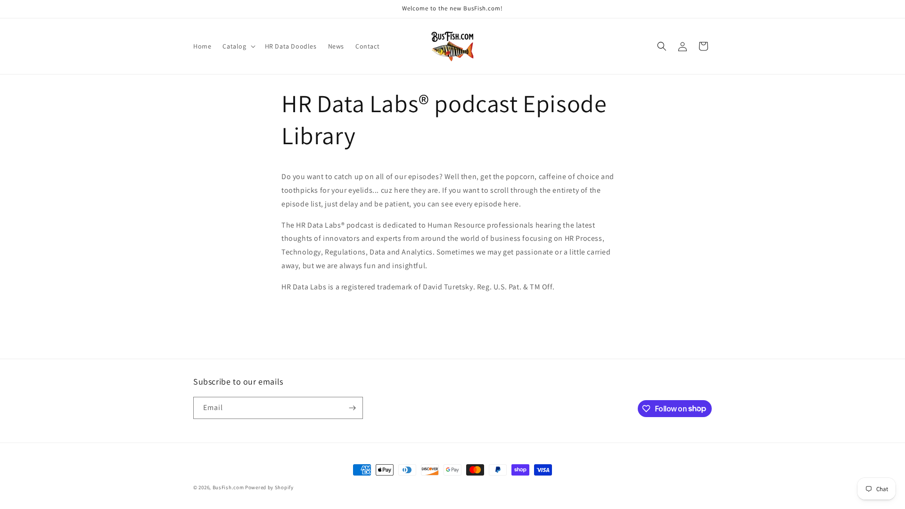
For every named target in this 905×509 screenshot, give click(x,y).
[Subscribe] (352, 408)
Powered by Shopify (269, 487)
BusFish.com (228, 487)
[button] (238, 46)
